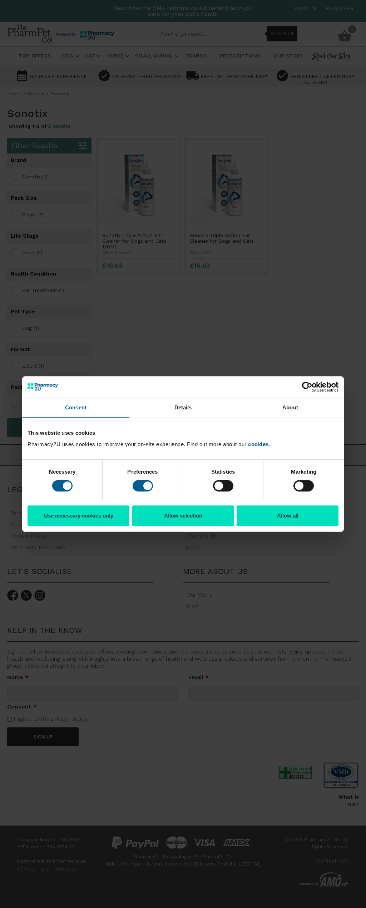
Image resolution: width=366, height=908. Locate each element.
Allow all (287, 516)
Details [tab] (183, 407)
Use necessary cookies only (78, 516)
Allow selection (183, 516)
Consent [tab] (75, 407)
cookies (258, 444)
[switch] (143, 485)
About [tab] (290, 407)
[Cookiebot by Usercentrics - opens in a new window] (307, 387)
